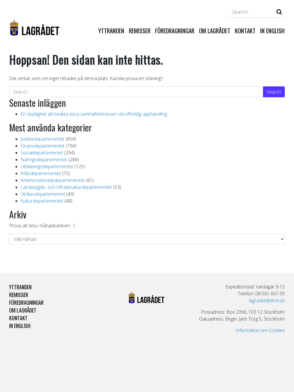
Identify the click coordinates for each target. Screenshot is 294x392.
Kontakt (245, 30)
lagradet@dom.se (267, 300)
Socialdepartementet (42, 153)
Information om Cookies (260, 330)
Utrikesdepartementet (43, 194)
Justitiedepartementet (42, 139)
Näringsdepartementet (44, 159)
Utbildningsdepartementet (47, 166)
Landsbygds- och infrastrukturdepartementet (66, 187)
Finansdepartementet (43, 146)
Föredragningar (174, 30)
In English (272, 30)
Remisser (139, 30)
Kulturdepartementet (42, 201)
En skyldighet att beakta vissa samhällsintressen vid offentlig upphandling (94, 114)
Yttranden (111, 30)
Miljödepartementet (41, 173)
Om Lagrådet (214, 30)
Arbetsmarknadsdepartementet (53, 180)
